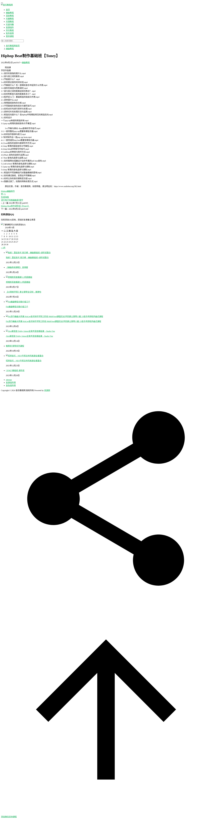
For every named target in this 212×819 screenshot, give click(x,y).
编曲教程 (10, 13)
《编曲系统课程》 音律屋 (17, 267)
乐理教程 (10, 22)
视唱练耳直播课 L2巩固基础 (18, 282)
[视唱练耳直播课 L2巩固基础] (19, 277)
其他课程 (10, 36)
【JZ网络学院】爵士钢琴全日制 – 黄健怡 (23, 292)
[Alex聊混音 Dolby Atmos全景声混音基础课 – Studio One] (30, 331)
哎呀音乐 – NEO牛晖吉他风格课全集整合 (23, 361)
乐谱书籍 (10, 24)
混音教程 (10, 16)
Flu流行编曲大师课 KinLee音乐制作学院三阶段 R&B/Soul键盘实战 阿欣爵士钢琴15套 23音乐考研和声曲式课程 (53, 321)
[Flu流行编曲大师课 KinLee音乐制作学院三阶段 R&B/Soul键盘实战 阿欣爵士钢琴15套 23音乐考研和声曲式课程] (54, 316)
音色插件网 (11, 385)
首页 (8, 10)
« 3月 (3, 248)
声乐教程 (10, 30)
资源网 (47, 390)
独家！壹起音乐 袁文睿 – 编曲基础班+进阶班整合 (27, 258)
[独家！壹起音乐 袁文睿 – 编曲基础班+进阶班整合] (28, 253)
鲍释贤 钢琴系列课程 (15, 346)
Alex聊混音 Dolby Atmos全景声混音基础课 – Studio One (29, 336)
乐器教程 (10, 19)
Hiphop (4, 191)
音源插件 (10, 27)
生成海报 (5, 197)
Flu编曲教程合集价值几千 (17, 307)
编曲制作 (11, 191)
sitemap (9, 380)
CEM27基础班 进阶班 (15, 370)
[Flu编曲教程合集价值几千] (18, 302)
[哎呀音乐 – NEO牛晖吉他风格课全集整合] (24, 356)
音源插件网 (11, 383)
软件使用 (10, 33)
